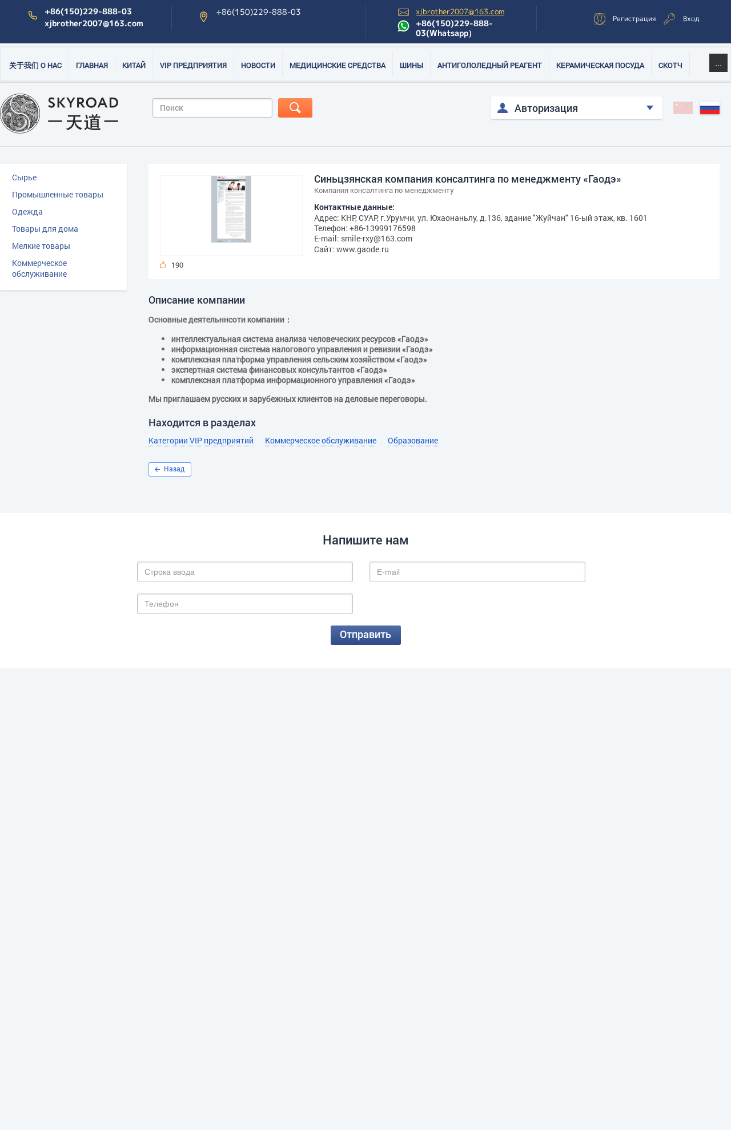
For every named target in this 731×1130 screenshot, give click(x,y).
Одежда (27, 211)
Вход (691, 18)
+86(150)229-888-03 (88, 11)
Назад (174, 468)
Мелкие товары (41, 245)
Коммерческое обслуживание (39, 268)
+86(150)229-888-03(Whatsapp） (454, 28)
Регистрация (634, 18)
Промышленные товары (57, 194)
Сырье (24, 177)
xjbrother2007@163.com (94, 23)
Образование (413, 440)
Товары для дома (45, 228)
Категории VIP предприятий (201, 440)
